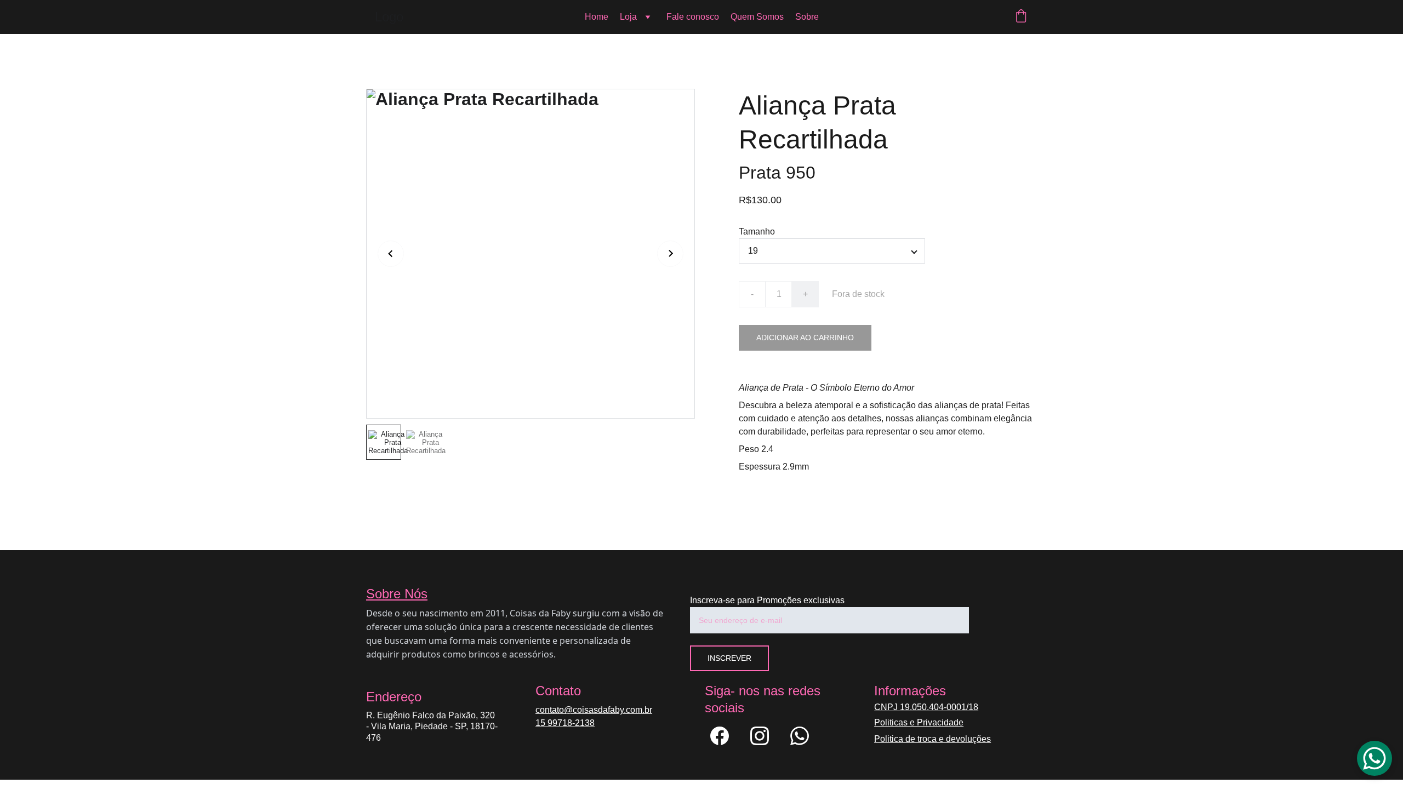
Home (596, 16)
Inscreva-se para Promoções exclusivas (767, 600)
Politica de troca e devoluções (932, 739)
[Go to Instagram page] (765, 736)
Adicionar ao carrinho (805, 337)
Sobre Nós (396, 593)
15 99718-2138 (565, 723)
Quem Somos (757, 16)
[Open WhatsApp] (1374, 758)
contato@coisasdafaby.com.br (593, 709)
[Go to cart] (1021, 17)
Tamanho (757, 231)
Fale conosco (692, 16)
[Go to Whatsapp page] (799, 736)
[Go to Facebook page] (725, 736)
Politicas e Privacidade (918, 722)
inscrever (729, 658)
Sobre (807, 16)
